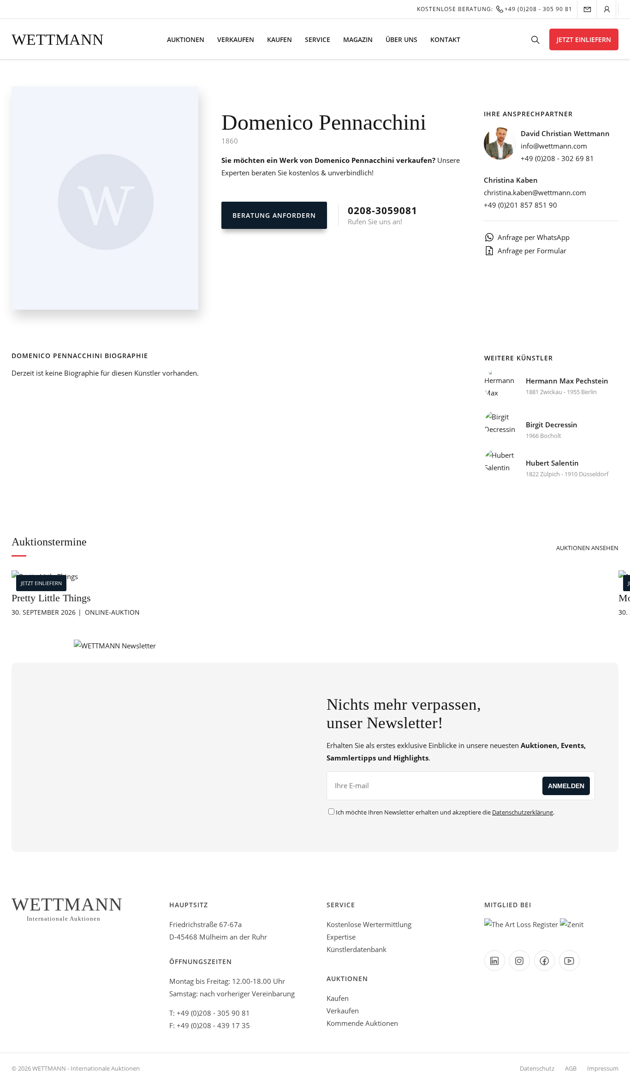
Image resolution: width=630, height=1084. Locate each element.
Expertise (341, 936)
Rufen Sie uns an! (382, 215)
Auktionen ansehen (587, 548)
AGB (571, 1068)
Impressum (602, 1068)
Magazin (358, 39)
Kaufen (279, 39)
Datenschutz (537, 1068)
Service (317, 39)
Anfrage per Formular (532, 250)
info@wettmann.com (554, 145)
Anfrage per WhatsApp (534, 237)
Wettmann (58, 39)
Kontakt (445, 39)
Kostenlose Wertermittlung (369, 924)
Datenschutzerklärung (522, 812)
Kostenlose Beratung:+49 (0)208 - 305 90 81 (494, 9)
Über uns (401, 39)
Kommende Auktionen (362, 1023)
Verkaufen (235, 39)
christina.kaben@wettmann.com (535, 192)
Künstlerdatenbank (356, 949)
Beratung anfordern (274, 215)
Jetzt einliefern (584, 39)
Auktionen (185, 39)
